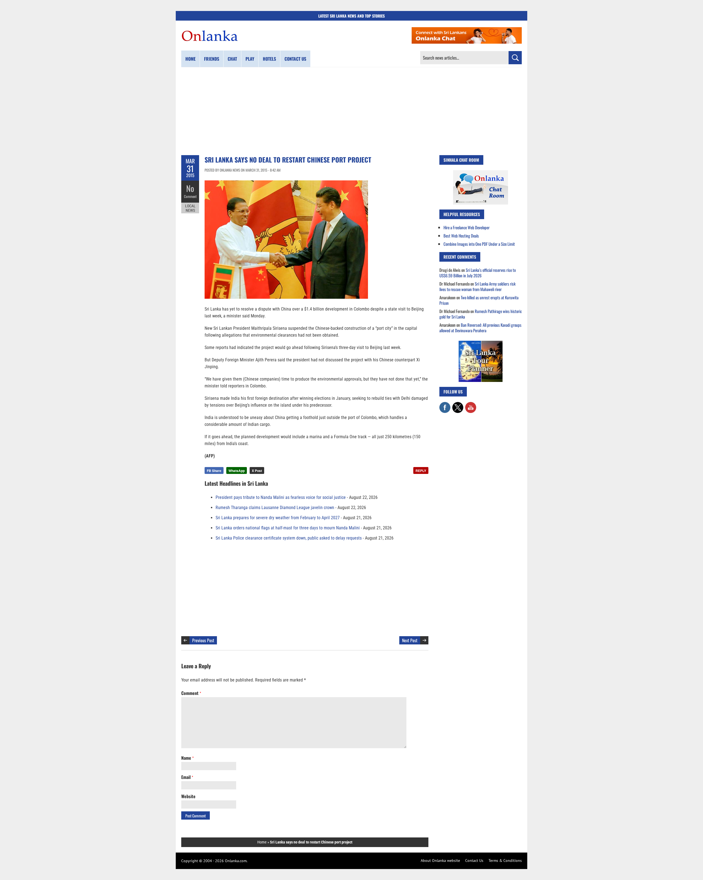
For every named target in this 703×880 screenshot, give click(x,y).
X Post (257, 470)
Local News (190, 208)
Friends (211, 58)
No (190, 188)
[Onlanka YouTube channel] (470, 405)
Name (187, 758)
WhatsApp (236, 470)
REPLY (420, 470)
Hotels (269, 58)
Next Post (409, 640)
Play (250, 58)
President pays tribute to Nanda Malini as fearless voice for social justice (281, 497)
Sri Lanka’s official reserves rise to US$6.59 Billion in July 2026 (477, 272)
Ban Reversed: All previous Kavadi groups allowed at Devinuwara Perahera (480, 327)
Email (187, 777)
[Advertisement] (351, 111)
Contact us (295, 58)
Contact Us (474, 860)
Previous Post (203, 640)
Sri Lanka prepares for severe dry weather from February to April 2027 (278, 517)
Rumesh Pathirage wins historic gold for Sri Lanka (480, 314)
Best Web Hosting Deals (461, 236)
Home (190, 58)
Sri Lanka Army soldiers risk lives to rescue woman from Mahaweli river (477, 286)
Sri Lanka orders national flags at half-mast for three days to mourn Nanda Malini (288, 527)
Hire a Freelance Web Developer (466, 227)
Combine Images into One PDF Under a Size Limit (479, 244)
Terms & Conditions (505, 860)
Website (188, 796)
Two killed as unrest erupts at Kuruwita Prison (478, 300)
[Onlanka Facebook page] (444, 405)
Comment (190, 196)
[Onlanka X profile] (457, 405)
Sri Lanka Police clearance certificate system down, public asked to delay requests (289, 538)
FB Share (214, 470)
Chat (232, 58)
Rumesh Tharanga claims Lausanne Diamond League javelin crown (275, 507)
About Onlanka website (440, 860)
